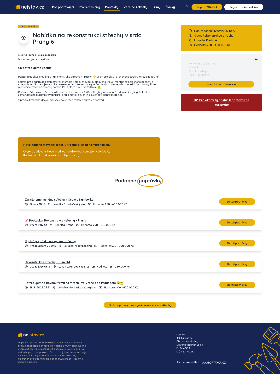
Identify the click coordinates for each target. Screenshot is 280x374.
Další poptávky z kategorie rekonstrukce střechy (140, 305)
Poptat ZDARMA (207, 7)
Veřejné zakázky (135, 7)
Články (170, 7)
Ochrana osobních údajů (189, 344)
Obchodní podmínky (187, 341)
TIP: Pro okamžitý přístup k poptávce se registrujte (221, 102)
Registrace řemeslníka (243, 7)
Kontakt (180, 334)
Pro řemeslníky (89, 7)
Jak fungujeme (184, 338)
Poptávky (111, 7)
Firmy (156, 7)
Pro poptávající (63, 7)
